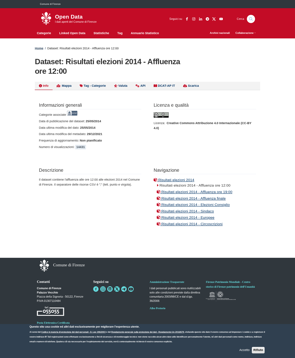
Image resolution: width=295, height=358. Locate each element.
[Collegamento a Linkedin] (110, 289)
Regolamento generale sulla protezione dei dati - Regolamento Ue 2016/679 (147, 332)
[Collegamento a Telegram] (124, 289)
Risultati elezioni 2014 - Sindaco (187, 211)
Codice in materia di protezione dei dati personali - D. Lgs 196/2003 (73, 332)
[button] (246, 33)
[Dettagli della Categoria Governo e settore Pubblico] (72, 114)
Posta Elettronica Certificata (53, 322)
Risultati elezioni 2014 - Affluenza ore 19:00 (196, 192)
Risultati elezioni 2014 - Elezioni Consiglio (195, 205)
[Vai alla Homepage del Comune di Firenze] (44, 265)
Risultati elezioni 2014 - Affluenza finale (193, 198)
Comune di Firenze (50, 4)
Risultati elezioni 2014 (175, 180)
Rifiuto (258, 350)
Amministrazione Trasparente (167, 281)
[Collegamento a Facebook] (96, 289)
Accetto (244, 350)
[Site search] (251, 19)
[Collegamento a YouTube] (131, 289)
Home (39, 48)
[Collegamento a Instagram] (103, 289)
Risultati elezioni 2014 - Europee (187, 217)
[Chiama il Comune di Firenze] (50, 311)
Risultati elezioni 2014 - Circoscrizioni (191, 224)
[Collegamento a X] (117, 289)
